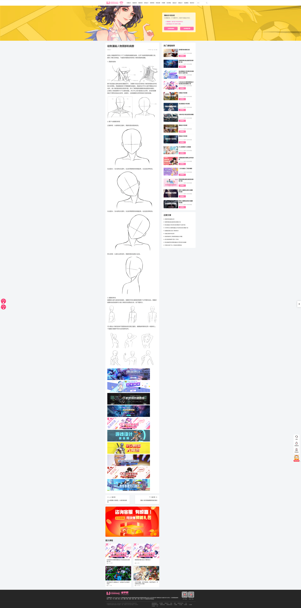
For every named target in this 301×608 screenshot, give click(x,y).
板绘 (175, 603)
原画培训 (140, 2)
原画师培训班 (180, 603)
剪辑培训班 (162, 604)
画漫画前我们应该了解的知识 (142, 560)
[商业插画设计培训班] (171, 107)
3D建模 (163, 2)
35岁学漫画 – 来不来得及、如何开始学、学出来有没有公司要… (146, 583)
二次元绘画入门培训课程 (185, 168)
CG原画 (185, 604)
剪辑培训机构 (169, 604)
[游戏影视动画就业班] (171, 53)
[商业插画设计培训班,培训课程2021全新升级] (171, 74)
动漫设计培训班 (183, 93)
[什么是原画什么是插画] (171, 150)
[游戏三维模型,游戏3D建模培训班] (171, 193)
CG (157, 606)
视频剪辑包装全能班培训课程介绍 (173, 222)
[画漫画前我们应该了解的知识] (146, 551)
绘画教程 (186, 2)
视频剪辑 (152, 2)
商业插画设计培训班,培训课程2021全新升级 (175, 225)
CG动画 (180, 604)
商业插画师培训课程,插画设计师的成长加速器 (175, 242)
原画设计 (166, 603)
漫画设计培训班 (183, 125)
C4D (186, 603)
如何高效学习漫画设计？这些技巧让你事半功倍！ (118, 583)
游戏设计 (146, 2)
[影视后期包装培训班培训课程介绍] (171, 183)
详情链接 (2, 6)
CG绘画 (153, 606)
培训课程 (169, 2)
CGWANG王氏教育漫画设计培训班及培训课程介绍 (118, 560)
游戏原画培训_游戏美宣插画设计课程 (173, 236)
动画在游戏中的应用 (169, 233)
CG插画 (190, 604)
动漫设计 (129, 2)
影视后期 (158, 2)
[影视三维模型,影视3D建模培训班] (171, 204)
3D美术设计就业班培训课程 (186, 114)
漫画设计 (180, 2)
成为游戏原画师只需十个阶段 (172, 239)
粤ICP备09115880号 (134, 604)
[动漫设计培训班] (171, 96)
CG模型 (175, 604)
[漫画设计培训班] (171, 128)
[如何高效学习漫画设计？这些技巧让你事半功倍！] (118, 573)
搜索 (206, 3)
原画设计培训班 (183, 136)
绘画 (171, 603)
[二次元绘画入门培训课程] (171, 172)
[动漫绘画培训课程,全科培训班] (171, 161)
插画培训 (134, 2)
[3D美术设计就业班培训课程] (171, 118)
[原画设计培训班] (171, 139)
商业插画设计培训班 (184, 103)
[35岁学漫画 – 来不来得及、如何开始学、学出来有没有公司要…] (146, 573)
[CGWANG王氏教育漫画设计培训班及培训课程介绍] (118, 551)
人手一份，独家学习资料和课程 (185, 53)
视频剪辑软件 (154, 603)
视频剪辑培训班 (155, 604)
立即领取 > (182, 55)
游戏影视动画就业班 (184, 49)
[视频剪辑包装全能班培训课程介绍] (171, 64)
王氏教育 (161, 603)
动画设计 (174, 2)
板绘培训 (192, 2)
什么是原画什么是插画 (185, 147)
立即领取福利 (171, 28)
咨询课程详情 (187, 28)
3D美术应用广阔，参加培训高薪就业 (173, 245)
